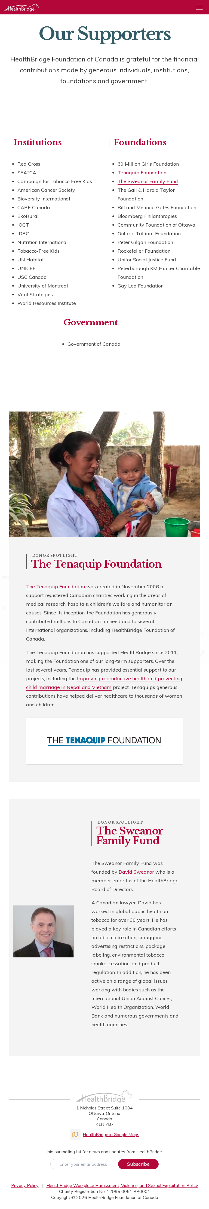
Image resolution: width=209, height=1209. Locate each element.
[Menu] (201, 7)
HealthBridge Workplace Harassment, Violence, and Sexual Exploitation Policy (122, 1185)
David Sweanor (136, 872)
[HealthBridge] (21, 7)
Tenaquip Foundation (142, 172)
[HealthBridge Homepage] (104, 1102)
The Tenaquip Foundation (55, 586)
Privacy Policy (25, 1185)
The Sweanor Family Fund (148, 181)
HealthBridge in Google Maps (111, 1134)
